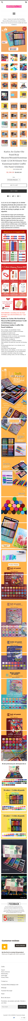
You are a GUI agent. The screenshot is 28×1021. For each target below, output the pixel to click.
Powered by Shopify (20, 1015)
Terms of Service (5, 971)
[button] (14, 169)
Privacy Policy (4, 977)
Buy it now (14, 191)
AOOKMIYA (13, 1015)
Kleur (14, 177)
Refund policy (4, 973)
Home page (4, 975)
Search (3, 970)
